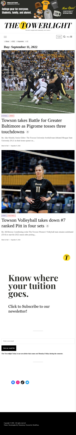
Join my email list (9, 348)
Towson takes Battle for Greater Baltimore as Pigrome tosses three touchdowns (33, 126)
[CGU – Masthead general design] (38, 1)
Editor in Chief (5, 145)
